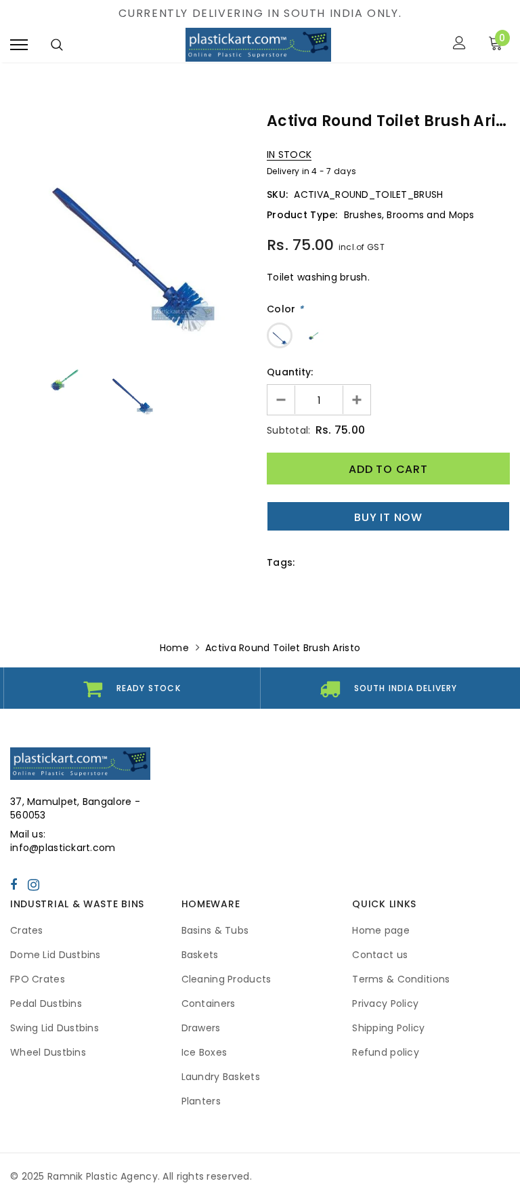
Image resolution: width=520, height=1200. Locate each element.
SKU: (277, 194)
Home (174, 648)
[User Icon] (459, 44)
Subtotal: (289, 430)
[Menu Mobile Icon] (19, 44)
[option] (131, 228)
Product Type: (302, 215)
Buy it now (388, 517)
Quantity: (290, 372)
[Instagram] (33, 884)
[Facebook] (13, 884)
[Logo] (258, 45)
